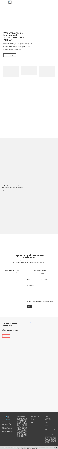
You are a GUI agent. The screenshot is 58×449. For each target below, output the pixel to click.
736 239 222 (34, 418)
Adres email (43, 273)
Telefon (28, 279)
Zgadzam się (34, 448)
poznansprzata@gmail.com (36, 423)
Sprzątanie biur (47, 418)
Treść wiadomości (30, 285)
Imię (27, 273)
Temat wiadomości (44, 279)
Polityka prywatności (27, 448)
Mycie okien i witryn (48, 419)
